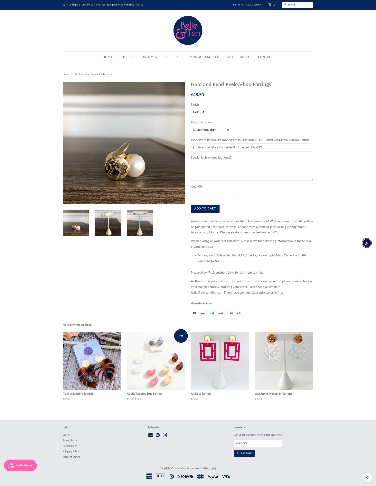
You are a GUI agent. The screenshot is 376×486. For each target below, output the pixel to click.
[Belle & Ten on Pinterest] (157, 436)
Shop (125, 57)
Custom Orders (154, 57)
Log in (236, 4)
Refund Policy (70, 446)
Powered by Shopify (205, 468)
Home (108, 57)
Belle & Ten (187, 468)
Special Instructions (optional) (211, 157)
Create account (254, 4)
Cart (275, 4)
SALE (179, 57)
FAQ (229, 57)
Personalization (201, 122)
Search (66, 434)
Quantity (197, 186)
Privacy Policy (70, 440)
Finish (195, 104)
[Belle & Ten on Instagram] (165, 436)
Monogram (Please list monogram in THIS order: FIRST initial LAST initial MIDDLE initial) (250, 140)
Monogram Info (205, 57)
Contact (265, 57)
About (245, 57)
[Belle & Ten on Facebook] (150, 436)
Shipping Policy (71, 451)
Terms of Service (71, 457)
